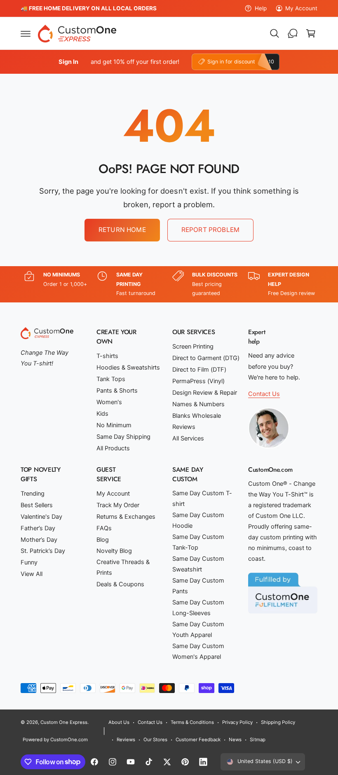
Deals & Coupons (120, 584)
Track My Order (117, 505)
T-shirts (107, 356)
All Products (113, 448)
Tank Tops (110, 379)
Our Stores (155, 739)
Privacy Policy (237, 722)
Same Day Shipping (123, 436)
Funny (29, 562)
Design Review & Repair (204, 392)
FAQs (104, 528)
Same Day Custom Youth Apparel (198, 629)
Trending (33, 493)
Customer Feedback (198, 739)
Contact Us (264, 394)
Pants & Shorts (117, 390)
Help (260, 8)
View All (31, 574)
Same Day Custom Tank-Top (198, 542)
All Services (188, 438)
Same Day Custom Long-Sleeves (198, 608)
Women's (109, 402)
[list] (169, 284)
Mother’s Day (39, 539)
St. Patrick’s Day (43, 551)
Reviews (183, 427)
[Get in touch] (293, 33)
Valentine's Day (41, 516)
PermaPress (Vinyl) (198, 381)
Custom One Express (63, 722)
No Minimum (113, 425)
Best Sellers (37, 505)
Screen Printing (193, 346)
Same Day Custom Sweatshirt (198, 564)
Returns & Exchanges (125, 516)
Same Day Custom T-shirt (202, 498)
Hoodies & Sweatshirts (128, 367)
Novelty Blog (114, 551)
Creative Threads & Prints (123, 567)
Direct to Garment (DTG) (205, 358)
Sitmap (257, 739)
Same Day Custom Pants (198, 586)
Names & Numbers (198, 404)
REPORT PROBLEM (210, 230)
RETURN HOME (122, 230)
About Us (118, 722)
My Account (301, 8)
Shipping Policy (278, 722)
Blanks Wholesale (196, 415)
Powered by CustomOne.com (55, 739)
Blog (102, 539)
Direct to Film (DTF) (199, 369)
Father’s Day (38, 528)
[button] (25, 33)
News (235, 739)
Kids (102, 413)
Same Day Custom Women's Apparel (198, 651)
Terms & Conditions (192, 722)
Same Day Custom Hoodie (198, 520)
